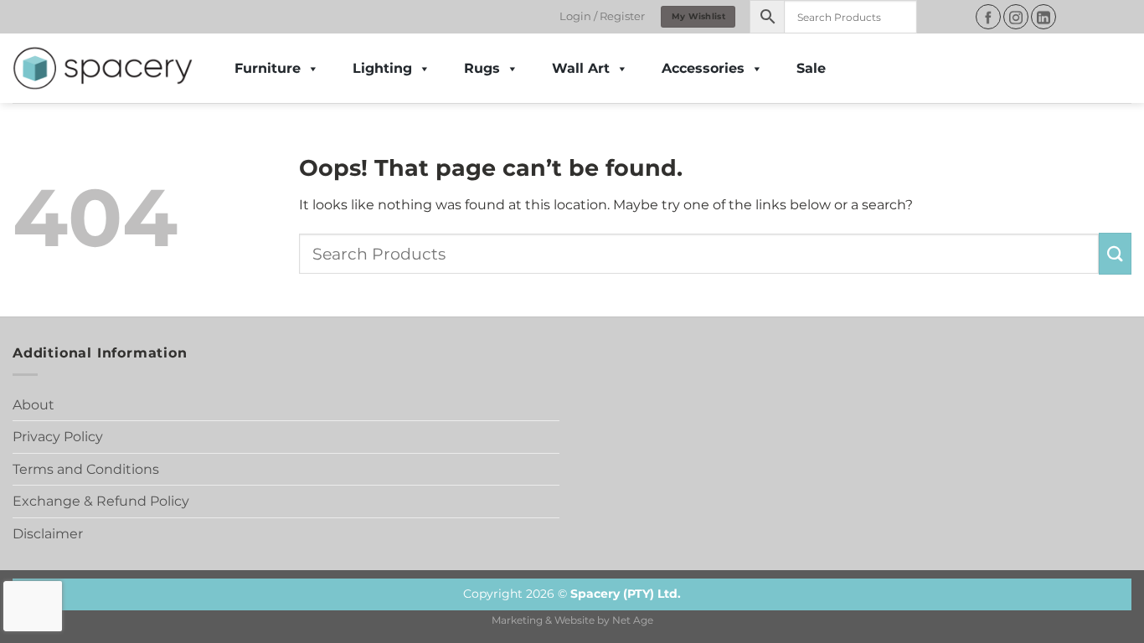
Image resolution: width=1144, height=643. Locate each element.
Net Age (632, 620)
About (33, 405)
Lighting (382, 68)
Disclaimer (48, 534)
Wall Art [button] (581, 68)
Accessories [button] (703, 68)
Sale (811, 68)
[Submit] (1115, 253)
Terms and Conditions (86, 469)
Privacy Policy (58, 437)
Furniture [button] (267, 68)
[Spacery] (103, 69)
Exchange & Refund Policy (101, 501)
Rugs (482, 68)
